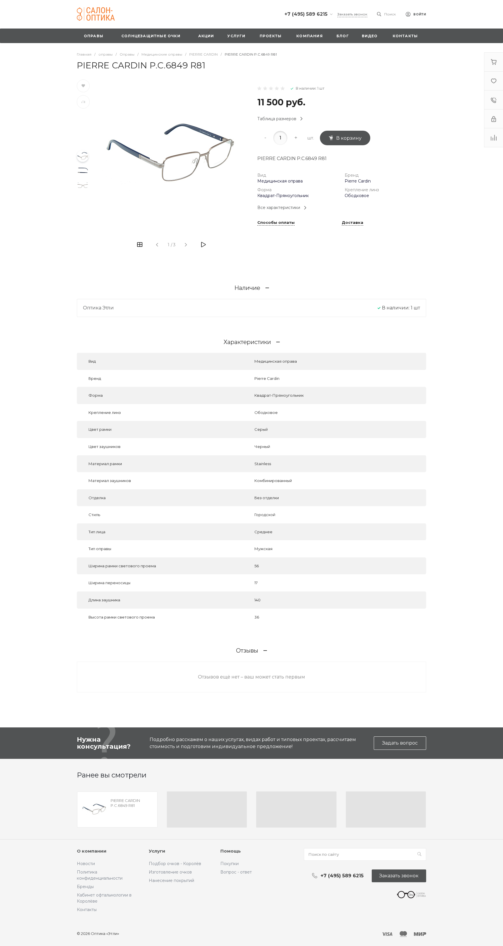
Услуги (157, 851)
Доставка (352, 223)
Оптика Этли (98, 308)
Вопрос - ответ (236, 872)
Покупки (229, 863)
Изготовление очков (170, 872)
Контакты (87, 909)
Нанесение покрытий (171, 880)
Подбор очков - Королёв (175, 863)
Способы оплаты (276, 223)
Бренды (85, 886)
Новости (86, 863)
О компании (92, 851)
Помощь (230, 851)
